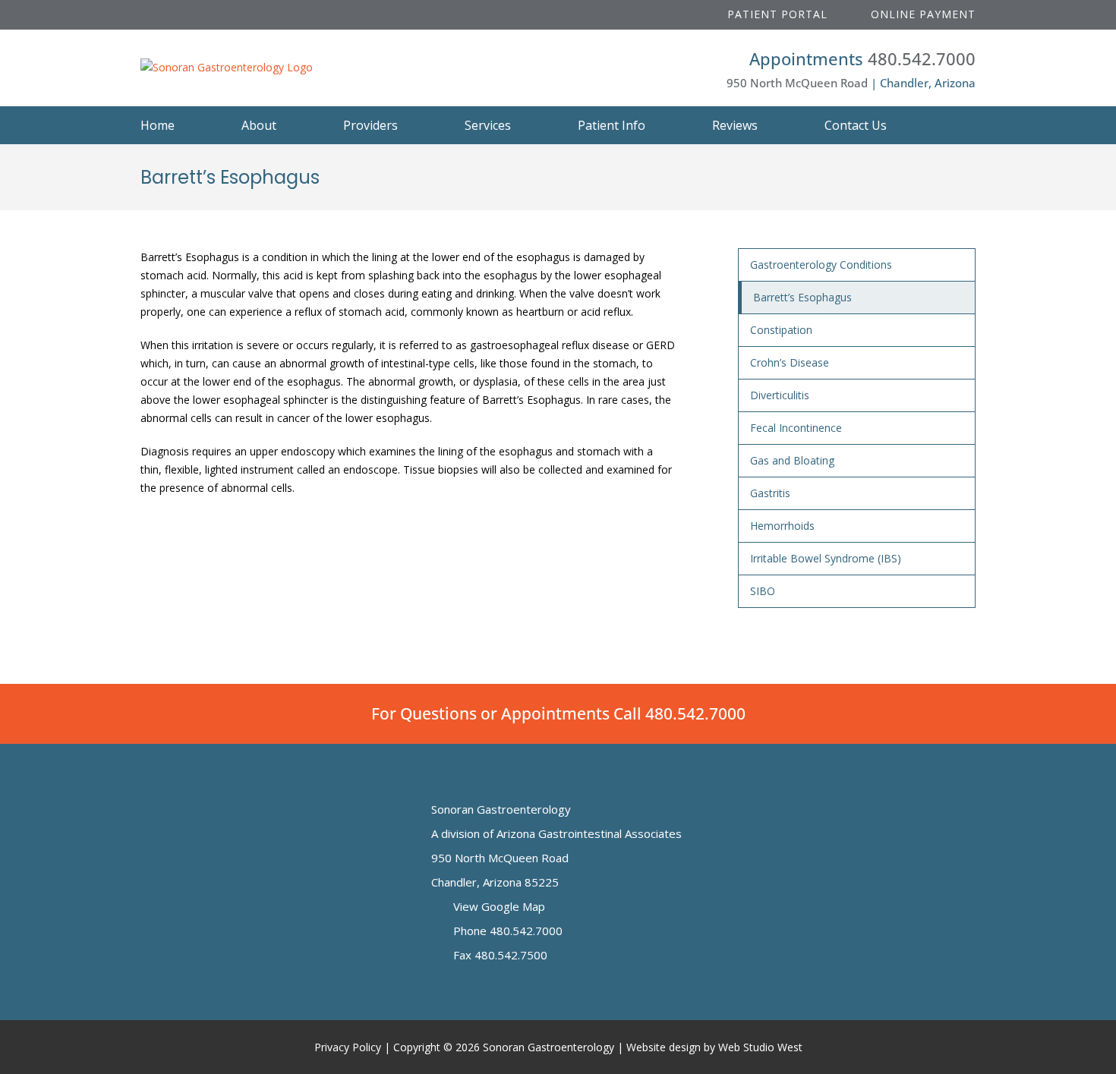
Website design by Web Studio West (714, 1047)
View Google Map (497, 906)
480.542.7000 (922, 58)
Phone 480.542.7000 (506, 930)
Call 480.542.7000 (679, 713)
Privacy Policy (347, 1047)
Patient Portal (776, 14)
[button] (958, 125)
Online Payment (921, 14)
